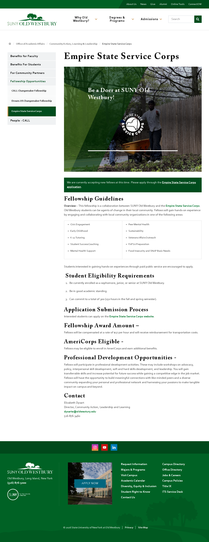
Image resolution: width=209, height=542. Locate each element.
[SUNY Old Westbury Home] (32, 19)
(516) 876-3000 (16, 483)
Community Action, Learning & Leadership (73, 44)
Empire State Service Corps (183, 206)
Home (9, 44)
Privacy (129, 527)
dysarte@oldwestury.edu (80, 411)
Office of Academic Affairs (30, 44)
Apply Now (90, 483)
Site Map (143, 527)
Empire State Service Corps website (131, 316)
